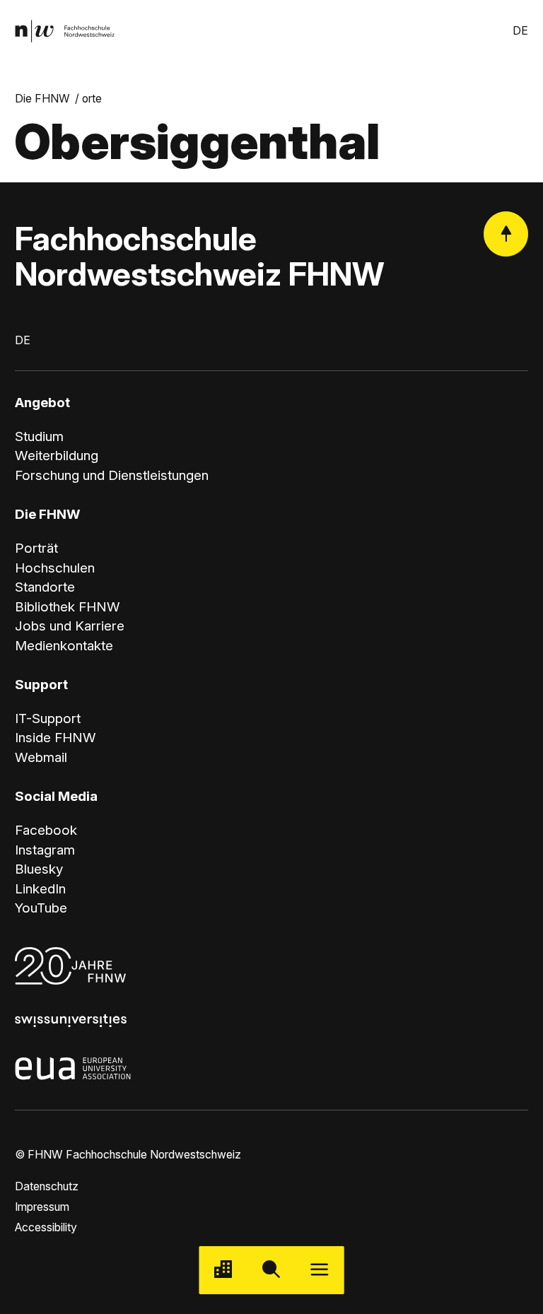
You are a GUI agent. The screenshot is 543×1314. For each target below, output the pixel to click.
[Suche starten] (271, 1270)
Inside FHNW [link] (55, 737)
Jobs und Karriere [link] (69, 626)
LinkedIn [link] (40, 889)
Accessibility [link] (46, 1227)
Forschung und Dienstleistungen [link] (112, 475)
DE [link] (520, 30)
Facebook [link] (46, 830)
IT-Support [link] (48, 718)
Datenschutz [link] (46, 1186)
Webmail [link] (41, 757)
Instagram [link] (45, 850)
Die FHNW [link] (42, 98)
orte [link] (92, 98)
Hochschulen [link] (55, 568)
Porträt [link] (36, 548)
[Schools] (223, 1270)
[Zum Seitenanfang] (506, 233)
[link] (65, 31)
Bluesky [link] (39, 869)
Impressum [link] (42, 1207)
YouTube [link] (41, 908)
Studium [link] (39, 436)
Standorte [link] (45, 587)
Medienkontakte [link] (64, 646)
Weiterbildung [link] (56, 455)
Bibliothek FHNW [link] (67, 607)
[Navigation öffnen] (320, 1270)
